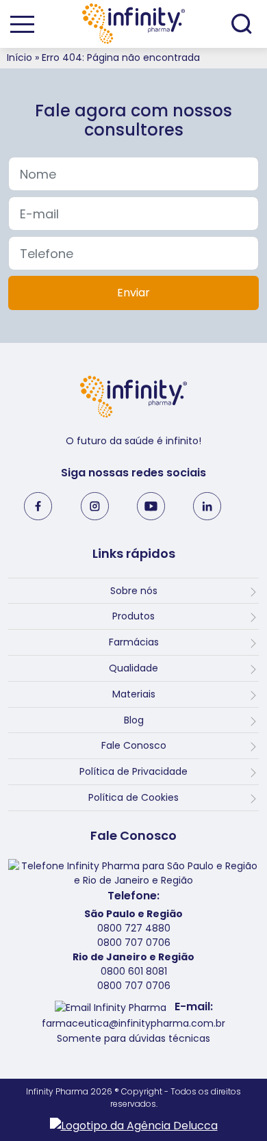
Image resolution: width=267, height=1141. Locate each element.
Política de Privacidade (133, 771)
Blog (134, 720)
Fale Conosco (133, 745)
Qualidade (133, 668)
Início (19, 57)
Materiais (133, 694)
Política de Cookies (133, 797)
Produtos (133, 616)
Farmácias (134, 642)
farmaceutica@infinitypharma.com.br (133, 1023)
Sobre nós (133, 591)
